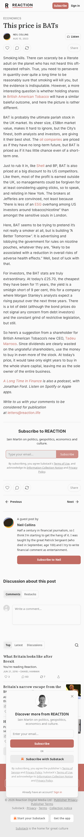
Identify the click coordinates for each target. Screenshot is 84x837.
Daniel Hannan (30, 671)
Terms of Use (64, 772)
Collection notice (61, 808)
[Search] (77, 645)
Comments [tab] (13, 594)
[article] (42, 666)
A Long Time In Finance (22, 381)
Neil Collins (20, 34)
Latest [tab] (18, 645)
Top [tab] (8, 645)
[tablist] (21, 594)
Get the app (62, 818)
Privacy (31, 808)
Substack (22, 828)
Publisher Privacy (65, 800)
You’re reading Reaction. (20, 667)
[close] (72, 696)
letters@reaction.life (24, 413)
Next (70, 502)
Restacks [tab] (30, 594)
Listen (75, 36)
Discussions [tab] (34, 645)
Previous (16, 502)
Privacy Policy (34, 772)
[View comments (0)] (17, 48)
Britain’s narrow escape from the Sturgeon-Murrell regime (32, 689)
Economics (12, 18)
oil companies (51, 139)
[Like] (7, 48)
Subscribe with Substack (45, 759)
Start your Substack (31, 818)
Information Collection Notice (55, 776)
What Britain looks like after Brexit (28, 659)
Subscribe (60, 6)
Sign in (75, 6)
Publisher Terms (42, 804)
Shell (40, 166)
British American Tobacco (28, 97)
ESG (38, 204)
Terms (43, 808)
